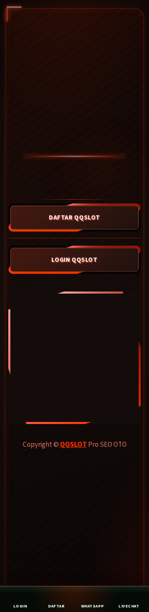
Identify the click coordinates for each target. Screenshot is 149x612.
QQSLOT (73, 444)
